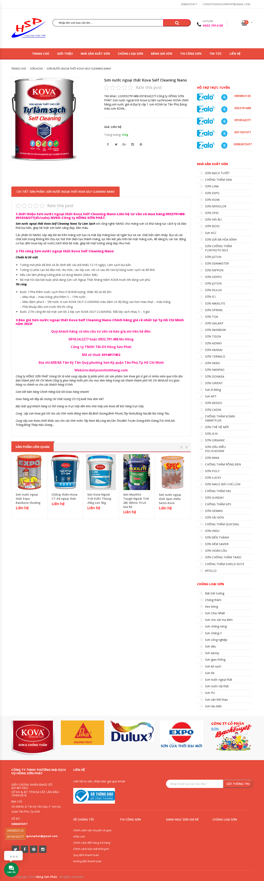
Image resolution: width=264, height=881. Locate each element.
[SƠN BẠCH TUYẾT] (231, 735)
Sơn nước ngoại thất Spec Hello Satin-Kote (170, 499)
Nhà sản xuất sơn (95, 54)
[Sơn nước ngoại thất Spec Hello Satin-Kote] (173, 472)
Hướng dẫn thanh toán (87, 861)
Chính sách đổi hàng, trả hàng (91, 842)
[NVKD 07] (224, 133)
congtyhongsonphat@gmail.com (226, 4)
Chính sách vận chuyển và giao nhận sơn (92, 833)
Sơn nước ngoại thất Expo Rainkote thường (28, 498)
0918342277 (15, 836)
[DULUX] (132, 731)
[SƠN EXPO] (181, 735)
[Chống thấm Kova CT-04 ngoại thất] (65, 472)
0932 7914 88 (213, 25)
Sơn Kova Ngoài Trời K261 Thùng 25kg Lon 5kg (99, 498)
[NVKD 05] (224, 145)
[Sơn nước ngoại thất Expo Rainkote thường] (29, 472)
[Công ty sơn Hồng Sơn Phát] (28, 29)
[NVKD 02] (224, 121)
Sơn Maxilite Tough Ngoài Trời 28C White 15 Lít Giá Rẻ (136, 500)
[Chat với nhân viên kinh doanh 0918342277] (206, 97)
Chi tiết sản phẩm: (65, 192)
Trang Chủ (40, 54)
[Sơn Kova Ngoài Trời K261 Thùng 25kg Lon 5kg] (101, 472)
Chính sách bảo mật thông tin (91, 849)
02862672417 (189, 4)
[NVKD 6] (224, 97)
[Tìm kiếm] (177, 22)
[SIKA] (82, 732)
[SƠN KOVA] (33, 737)
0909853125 (15, 831)
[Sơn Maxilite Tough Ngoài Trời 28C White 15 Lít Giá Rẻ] (137, 472)
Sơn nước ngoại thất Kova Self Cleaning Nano (145, 80)
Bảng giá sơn (161, 54)
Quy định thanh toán (86, 855)
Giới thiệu (65, 54)
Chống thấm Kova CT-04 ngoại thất (64, 496)
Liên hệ (235, 54)
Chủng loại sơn (130, 54)
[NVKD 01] (224, 109)
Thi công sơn (191, 54)
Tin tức (215, 54)
